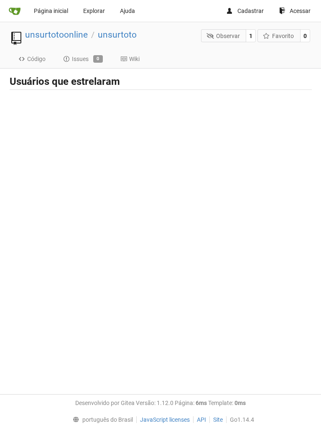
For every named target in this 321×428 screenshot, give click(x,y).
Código (36, 59)
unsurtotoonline (56, 35)
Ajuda (127, 11)
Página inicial (51, 11)
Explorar (94, 11)
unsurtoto (117, 35)
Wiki (134, 59)
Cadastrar (250, 11)
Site (218, 419)
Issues (85, 59)
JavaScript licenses (165, 419)
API (201, 419)
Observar (228, 36)
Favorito (283, 36)
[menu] (100, 419)
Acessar (300, 11)
